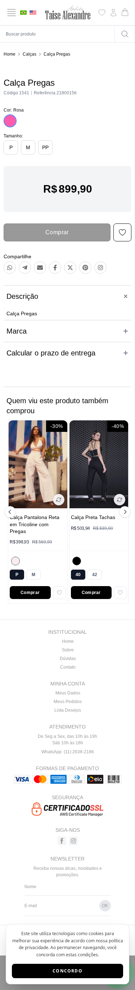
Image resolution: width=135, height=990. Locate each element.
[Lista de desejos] (102, 12)
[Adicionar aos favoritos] (59, 592)
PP (45, 147)
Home (9, 54)
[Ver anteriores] (11, 511)
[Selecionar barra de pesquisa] (125, 34)
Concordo (67, 971)
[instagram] (73, 840)
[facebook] (62, 840)
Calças (29, 54)
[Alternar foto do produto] (58, 499)
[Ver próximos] (123, 511)
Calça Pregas (57, 54)
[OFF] (15, 561)
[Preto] (76, 561)
